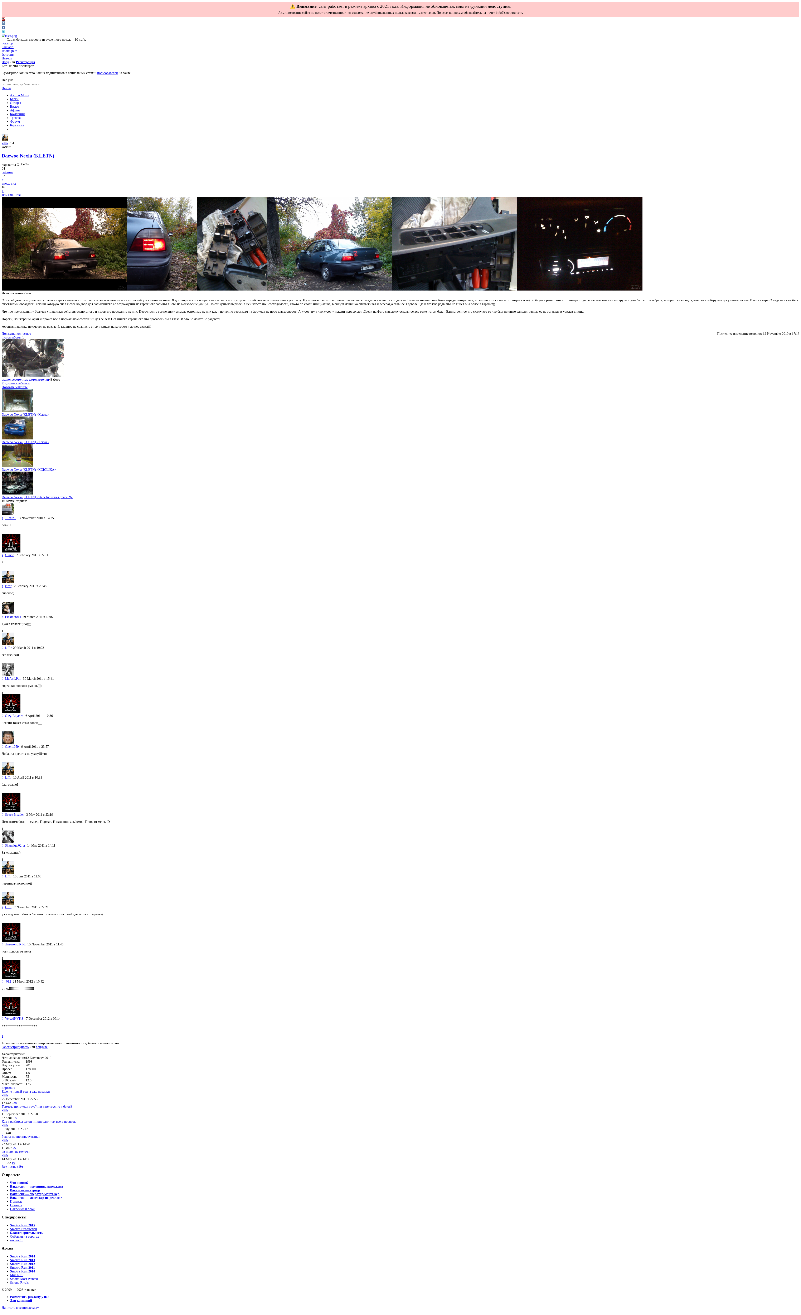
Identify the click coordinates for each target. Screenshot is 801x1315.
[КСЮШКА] (17, 466)
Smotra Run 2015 (22, 1225)
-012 (8, 981)
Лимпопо (11, 944)
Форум (15, 121)
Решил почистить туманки (21, 1136)
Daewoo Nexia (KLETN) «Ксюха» (25, 414)
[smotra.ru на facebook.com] (3, 28)
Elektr (9, 617)
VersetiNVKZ (14, 1018)
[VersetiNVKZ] (11, 1015)
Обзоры (15, 102)
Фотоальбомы (11, 337)
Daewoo (10, 156)
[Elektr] (8, 613)
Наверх (7, 58)
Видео (14, 106)
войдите (42, 1047)
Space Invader (14, 814)
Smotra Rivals (19, 1282)
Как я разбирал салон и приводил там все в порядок (39, 1121)
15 (15, 1118)
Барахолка (17, 125)
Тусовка (15, 118)
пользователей (107, 73)
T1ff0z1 (10, 518)
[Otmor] (11, 551)
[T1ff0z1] (8, 514)
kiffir (5, 143)
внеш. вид (9, 183)
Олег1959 (12, 746)
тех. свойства (11, 194)
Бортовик (8, 1088)
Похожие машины (15, 387)
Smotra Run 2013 (22, 1260)
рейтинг (7, 172)
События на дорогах (24, 1236)
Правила (16, 1201)
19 (13, 1163)
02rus (21, 845)
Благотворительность (26, 1232)
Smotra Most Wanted (24, 1279)
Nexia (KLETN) (37, 156)
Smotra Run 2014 (22, 1256)
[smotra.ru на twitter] (3, 32)
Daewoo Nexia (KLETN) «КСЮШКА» (29, 469)
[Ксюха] (17, 411)
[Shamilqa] (8, 841)
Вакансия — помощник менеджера (36, 1186)
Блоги (14, 99)
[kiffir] (5, 139)
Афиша (15, 110)
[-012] (11, 977)
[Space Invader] (11, 811)
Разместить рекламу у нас (29, 1297)
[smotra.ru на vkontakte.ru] (3, 23)
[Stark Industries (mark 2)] (17, 493)
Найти (6, 88)
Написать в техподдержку (20, 1307)
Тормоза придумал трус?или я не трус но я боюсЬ (37, 1106)
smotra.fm (16, 1240)
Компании (17, 114)
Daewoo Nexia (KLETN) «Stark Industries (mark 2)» (37, 497)
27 (14, 1148)
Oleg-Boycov (14, 715)
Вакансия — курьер (25, 1190)
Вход (5, 62)
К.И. (22, 944)
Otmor (9, 555)
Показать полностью (16, 333)
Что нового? (19, 1182)
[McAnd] (8, 675)
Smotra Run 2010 (22, 1271)
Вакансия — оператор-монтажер (34, 1194)
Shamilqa (11, 845)
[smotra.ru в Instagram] (9, 36)
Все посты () (12, 1166)
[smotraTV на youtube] (3, 19)
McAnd (10, 678)
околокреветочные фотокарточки (25, 379)
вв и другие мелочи (16, 1151)
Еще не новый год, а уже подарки (26, 1091)
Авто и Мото (19, 95)
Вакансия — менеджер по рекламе (36, 1197)
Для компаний (21, 1300)
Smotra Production (23, 1229)
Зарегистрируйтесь (15, 1047)
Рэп (18, 678)
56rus (17, 617)
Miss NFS (16, 1275)
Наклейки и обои (22, 1209)
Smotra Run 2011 (22, 1267)
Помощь (16, 1205)
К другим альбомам (16, 383)
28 (15, 1103)
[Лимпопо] (11, 940)
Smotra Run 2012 (22, 1264)
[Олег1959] (8, 743)
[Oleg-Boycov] (11, 712)
